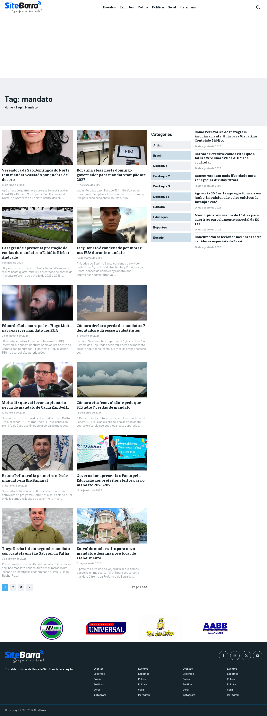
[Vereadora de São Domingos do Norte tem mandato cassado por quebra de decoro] (37, 147)
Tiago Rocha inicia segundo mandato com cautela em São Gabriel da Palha (36, 550)
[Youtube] (257, 655)
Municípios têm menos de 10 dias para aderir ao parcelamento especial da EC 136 (227, 219)
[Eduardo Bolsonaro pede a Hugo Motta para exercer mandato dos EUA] (37, 303)
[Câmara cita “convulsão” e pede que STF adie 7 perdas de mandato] (112, 379)
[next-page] (29, 587)
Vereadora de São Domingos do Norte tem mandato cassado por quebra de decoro (36, 174)
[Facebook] (223, 655)
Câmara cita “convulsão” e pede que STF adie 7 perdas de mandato (109, 404)
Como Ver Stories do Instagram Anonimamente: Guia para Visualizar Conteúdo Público (226, 135)
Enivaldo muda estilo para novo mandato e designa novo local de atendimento (106, 553)
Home (9, 107)
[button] (258, 7)
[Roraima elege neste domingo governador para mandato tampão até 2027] (112, 147)
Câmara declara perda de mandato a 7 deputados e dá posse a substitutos (111, 327)
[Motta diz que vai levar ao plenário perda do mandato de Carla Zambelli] (37, 379)
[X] (246, 655)
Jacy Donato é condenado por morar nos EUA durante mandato (109, 250)
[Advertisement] (133, 45)
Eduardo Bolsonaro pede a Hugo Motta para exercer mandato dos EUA (37, 327)
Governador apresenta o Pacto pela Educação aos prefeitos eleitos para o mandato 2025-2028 (110, 480)
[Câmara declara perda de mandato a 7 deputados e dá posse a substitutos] (112, 303)
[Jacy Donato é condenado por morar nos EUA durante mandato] (112, 225)
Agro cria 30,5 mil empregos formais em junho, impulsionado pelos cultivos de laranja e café (228, 197)
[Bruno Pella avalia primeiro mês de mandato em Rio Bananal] (37, 452)
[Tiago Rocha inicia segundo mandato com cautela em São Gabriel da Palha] (37, 526)
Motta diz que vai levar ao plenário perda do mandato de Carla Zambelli (35, 404)
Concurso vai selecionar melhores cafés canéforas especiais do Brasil (228, 238)
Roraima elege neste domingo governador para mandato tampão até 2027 (111, 174)
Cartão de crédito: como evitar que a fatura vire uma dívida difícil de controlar (225, 157)
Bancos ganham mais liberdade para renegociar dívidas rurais (225, 177)
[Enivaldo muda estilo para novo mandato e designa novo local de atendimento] (112, 526)
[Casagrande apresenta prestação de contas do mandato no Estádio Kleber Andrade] (37, 225)
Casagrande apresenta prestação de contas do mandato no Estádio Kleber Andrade (36, 252)
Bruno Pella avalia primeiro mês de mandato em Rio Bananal (35, 477)
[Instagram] (235, 655)
